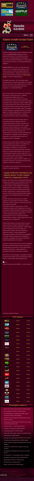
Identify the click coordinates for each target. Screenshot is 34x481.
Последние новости (17, 405)
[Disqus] (17, 288)
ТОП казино (18, 317)
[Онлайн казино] (23, 27)
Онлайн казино (3, 474)
